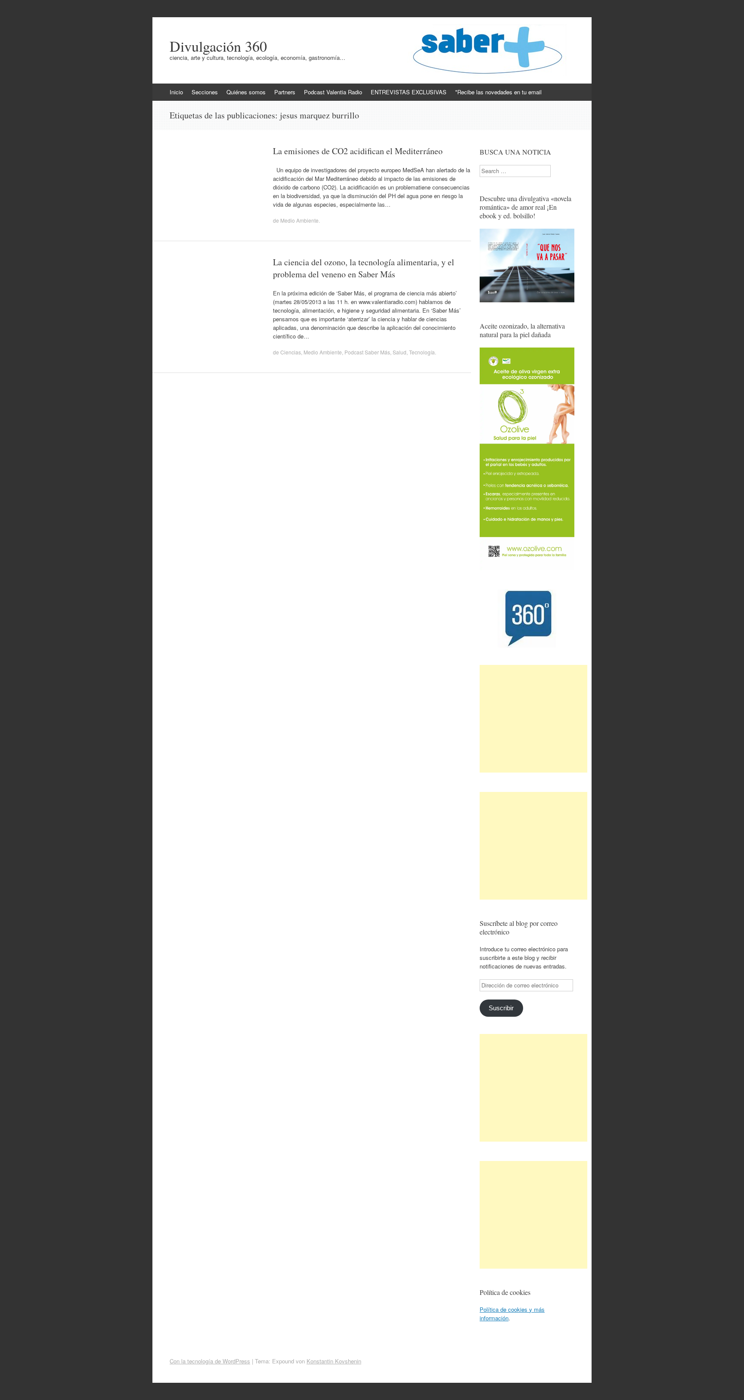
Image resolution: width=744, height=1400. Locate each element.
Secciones (205, 92)
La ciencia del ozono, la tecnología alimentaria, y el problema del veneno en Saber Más (363, 268)
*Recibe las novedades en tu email (498, 92)
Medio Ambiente (299, 220)
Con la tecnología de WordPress (210, 1361)
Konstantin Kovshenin (334, 1361)
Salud (399, 352)
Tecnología (422, 352)
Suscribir (501, 1008)
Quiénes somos (246, 92)
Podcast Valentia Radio (333, 92)
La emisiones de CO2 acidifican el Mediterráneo (358, 151)
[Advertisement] (533, 719)
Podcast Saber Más (367, 352)
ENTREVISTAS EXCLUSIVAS (408, 92)
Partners (284, 92)
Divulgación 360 (218, 46)
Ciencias (290, 352)
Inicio (176, 92)
